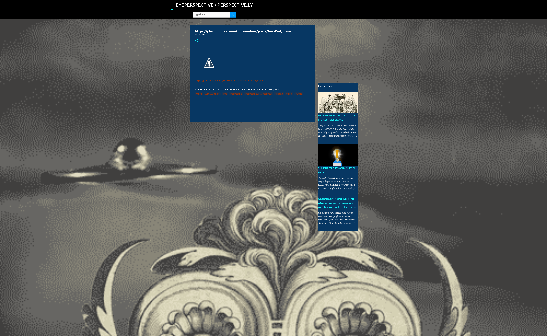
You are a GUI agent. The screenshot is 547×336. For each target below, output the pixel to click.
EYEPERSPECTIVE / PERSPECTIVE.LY (214, 4)
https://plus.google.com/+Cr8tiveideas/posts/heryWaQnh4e (229, 80)
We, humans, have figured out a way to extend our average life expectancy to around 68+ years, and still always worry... (337, 203)
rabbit (289, 94)
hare (225, 94)
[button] (196, 41)
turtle (299, 94)
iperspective (236, 94)
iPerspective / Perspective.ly (258, 94)
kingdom (279, 94)
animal (199, 94)
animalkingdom (212, 94)
